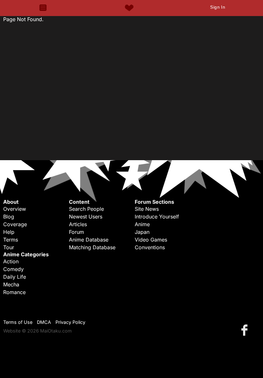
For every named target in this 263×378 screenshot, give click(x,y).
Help (8, 232)
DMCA (44, 322)
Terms (10, 239)
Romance (14, 292)
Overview (14, 209)
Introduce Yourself (157, 216)
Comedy (13, 269)
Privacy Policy (70, 322)
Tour (8, 247)
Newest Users (85, 216)
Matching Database (92, 247)
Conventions (150, 247)
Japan (142, 232)
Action (11, 261)
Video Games (151, 239)
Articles (78, 224)
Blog (8, 216)
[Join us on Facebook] (245, 330)
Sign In (217, 7)
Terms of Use (17, 322)
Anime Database (88, 239)
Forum (76, 232)
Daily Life (14, 277)
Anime (142, 224)
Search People (86, 209)
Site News (147, 209)
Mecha (11, 284)
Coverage (15, 224)
